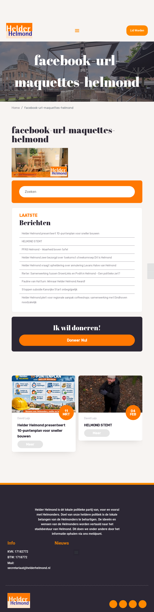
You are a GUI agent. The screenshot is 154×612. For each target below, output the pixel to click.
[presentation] (13, 465)
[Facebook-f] (123, 604)
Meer (30, 444)
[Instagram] (113, 604)
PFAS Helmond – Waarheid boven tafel (45, 249)
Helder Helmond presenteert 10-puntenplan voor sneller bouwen (60, 233)
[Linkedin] (142, 604)
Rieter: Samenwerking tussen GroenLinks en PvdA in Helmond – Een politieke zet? (71, 273)
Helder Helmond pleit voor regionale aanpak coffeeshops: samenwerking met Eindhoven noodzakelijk (74, 300)
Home (16, 108)
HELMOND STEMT (32, 241)
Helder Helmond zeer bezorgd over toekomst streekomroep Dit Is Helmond (67, 257)
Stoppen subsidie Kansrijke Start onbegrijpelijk (49, 289)
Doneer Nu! (77, 340)
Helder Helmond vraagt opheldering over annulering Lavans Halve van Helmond (69, 265)
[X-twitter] (133, 604)
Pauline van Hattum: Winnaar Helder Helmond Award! (53, 281)
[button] (77, 30)
